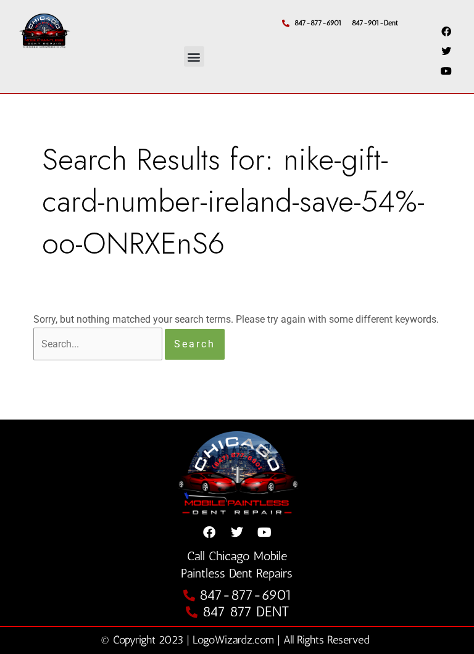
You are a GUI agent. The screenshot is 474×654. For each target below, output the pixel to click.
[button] (194, 56)
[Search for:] (99, 344)
